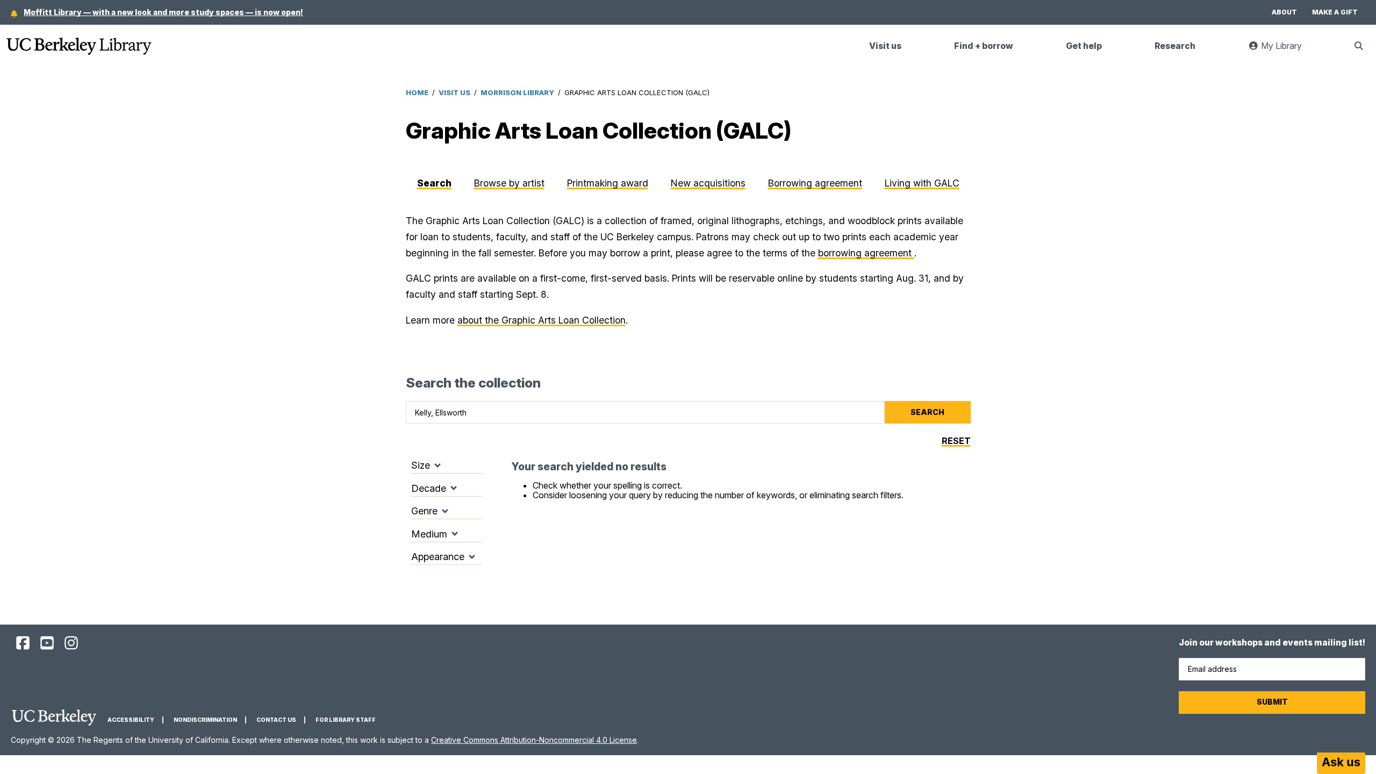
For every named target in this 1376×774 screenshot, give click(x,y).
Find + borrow (983, 46)
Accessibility (131, 719)
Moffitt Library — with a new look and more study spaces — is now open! (163, 12)
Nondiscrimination (205, 719)
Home (417, 92)
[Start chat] (1341, 763)
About (1284, 12)
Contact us (276, 719)
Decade (428, 488)
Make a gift (1335, 12)
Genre (424, 511)
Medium (429, 534)
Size (420, 465)
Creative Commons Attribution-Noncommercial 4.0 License (534, 739)
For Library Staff (346, 719)
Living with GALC (922, 183)
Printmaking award (607, 183)
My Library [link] (1287, 50)
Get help (1084, 46)
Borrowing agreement (815, 183)
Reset (956, 440)
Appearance (437, 556)
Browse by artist (509, 183)
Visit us (885, 46)
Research (1175, 46)
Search (434, 183)
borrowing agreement (866, 253)
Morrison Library (517, 92)
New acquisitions (708, 183)
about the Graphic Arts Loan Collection (541, 320)
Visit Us (454, 92)
